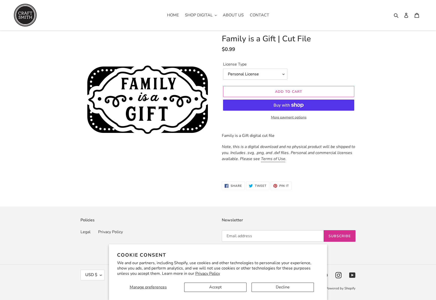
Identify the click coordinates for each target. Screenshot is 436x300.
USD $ (91, 275)
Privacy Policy (207, 273)
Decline (283, 287)
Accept (215, 287)
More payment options (289, 117)
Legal (85, 232)
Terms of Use (273, 159)
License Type (235, 64)
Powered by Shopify (341, 288)
